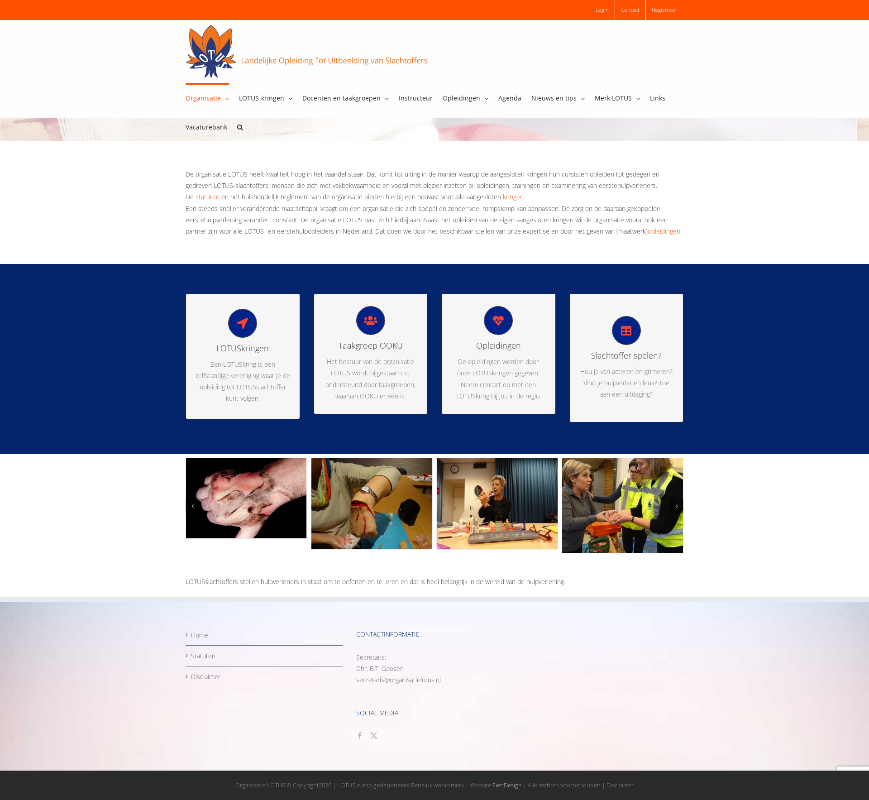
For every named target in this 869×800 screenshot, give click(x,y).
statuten (208, 196)
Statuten (203, 655)
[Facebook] (359, 735)
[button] (240, 126)
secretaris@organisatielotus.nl (398, 679)
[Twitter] (373, 735)
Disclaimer (205, 676)
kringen (513, 196)
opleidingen (664, 231)
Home (199, 635)
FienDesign (507, 785)
